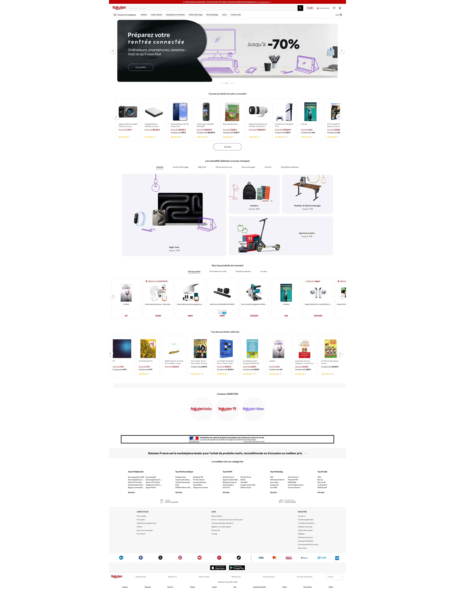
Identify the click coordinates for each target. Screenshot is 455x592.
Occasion (263, 271)
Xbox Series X (293, 477)
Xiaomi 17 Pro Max (153, 482)
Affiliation (301, 534)
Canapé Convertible (259, 587)
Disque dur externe (200, 487)
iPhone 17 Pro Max (135, 482)
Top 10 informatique (184, 472)
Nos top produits (194, 271)
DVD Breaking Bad (325, 487)
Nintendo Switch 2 (277, 480)
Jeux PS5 (273, 487)
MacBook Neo (180, 477)
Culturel (268, 167)
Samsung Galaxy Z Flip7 (137, 480)
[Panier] (339, 8)
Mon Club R (141, 534)
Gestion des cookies (305, 530)
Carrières (301, 516)
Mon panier (141, 520)
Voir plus (227, 147)
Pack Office (197, 485)
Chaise (284, 587)
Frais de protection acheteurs (222, 523)
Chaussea (148, 587)
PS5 (271, 477)
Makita (331, 587)
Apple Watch (151, 487)
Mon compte (141, 516)
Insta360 (244, 482)
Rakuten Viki (236, 577)
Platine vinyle (246, 487)
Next (342, 50)
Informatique (307, 587)
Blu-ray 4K (322, 482)
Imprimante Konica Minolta (184, 480)
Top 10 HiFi (227, 472)
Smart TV (226, 487)
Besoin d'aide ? (217, 516)
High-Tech (202, 167)
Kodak (243, 480)
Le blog (214, 534)
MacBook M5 (198, 477)
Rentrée (159, 167)
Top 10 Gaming (276, 472)
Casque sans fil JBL (248, 485)
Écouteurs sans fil (230, 482)
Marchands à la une (224, 167)
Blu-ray (320, 480)
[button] (265, 1)
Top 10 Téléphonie (135, 472)
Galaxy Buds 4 (228, 485)
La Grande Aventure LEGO (326, 485)
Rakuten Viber (204, 577)
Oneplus (192, 587)
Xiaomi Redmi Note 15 (136, 485)
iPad (177, 485)
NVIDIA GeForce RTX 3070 (184, 487)
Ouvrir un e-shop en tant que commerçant (227, 520)
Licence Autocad (199, 482)
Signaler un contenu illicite (221, 527)
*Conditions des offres (306, 523)
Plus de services (269, 577)
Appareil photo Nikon (231, 480)
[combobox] (212, 8)
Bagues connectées (135, 487)
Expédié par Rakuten (290, 167)
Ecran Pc (170, 587)
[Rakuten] (119, 8)
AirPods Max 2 (228, 477)
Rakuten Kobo (141, 577)
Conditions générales (305, 520)
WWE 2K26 (292, 482)
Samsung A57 (151, 477)
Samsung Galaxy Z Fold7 (155, 480)
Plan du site (216, 530)
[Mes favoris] (334, 8)
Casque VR (274, 485)
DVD (319, 477)
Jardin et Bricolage (180, 167)
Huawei (214, 587)
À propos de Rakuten (304, 577)
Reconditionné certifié (218, 271)
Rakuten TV (172, 577)
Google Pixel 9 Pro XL (154, 485)
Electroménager (248, 167)
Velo (234, 587)
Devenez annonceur (305, 537)
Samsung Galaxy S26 (136, 477)
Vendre (139, 527)
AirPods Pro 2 (246, 477)
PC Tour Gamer (199, 480)
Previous (113, 50)
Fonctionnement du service (308, 544)
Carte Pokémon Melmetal (297, 485)
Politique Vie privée (305, 527)
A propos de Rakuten (305, 541)
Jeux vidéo (274, 482)
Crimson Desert (294, 487)
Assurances (302, 548)
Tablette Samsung (182, 482)
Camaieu (125, 587)
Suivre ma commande (145, 530)
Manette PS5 (293, 480)
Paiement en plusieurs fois (146, 523)
